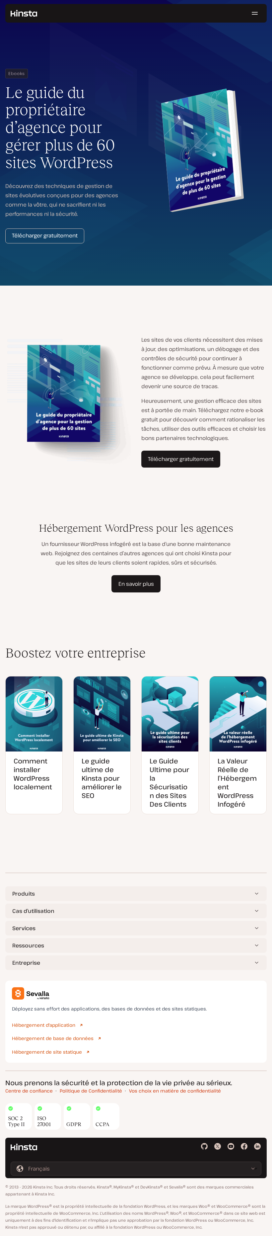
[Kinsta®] (24, 13)
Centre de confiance (29, 1091)
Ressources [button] (28, 945)
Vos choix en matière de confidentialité (175, 1091)
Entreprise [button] (26, 962)
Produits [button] (23, 893)
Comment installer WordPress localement (33, 773)
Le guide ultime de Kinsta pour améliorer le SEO (102, 778)
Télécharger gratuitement (45, 235)
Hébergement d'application (43, 1025)
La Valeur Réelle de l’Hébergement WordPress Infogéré (237, 782)
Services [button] (23, 928)
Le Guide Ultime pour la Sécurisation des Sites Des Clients (169, 782)
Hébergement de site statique (47, 1052)
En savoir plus (136, 583)
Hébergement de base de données (53, 1038)
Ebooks (16, 73)
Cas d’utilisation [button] (33, 911)
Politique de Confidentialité (91, 1091)
